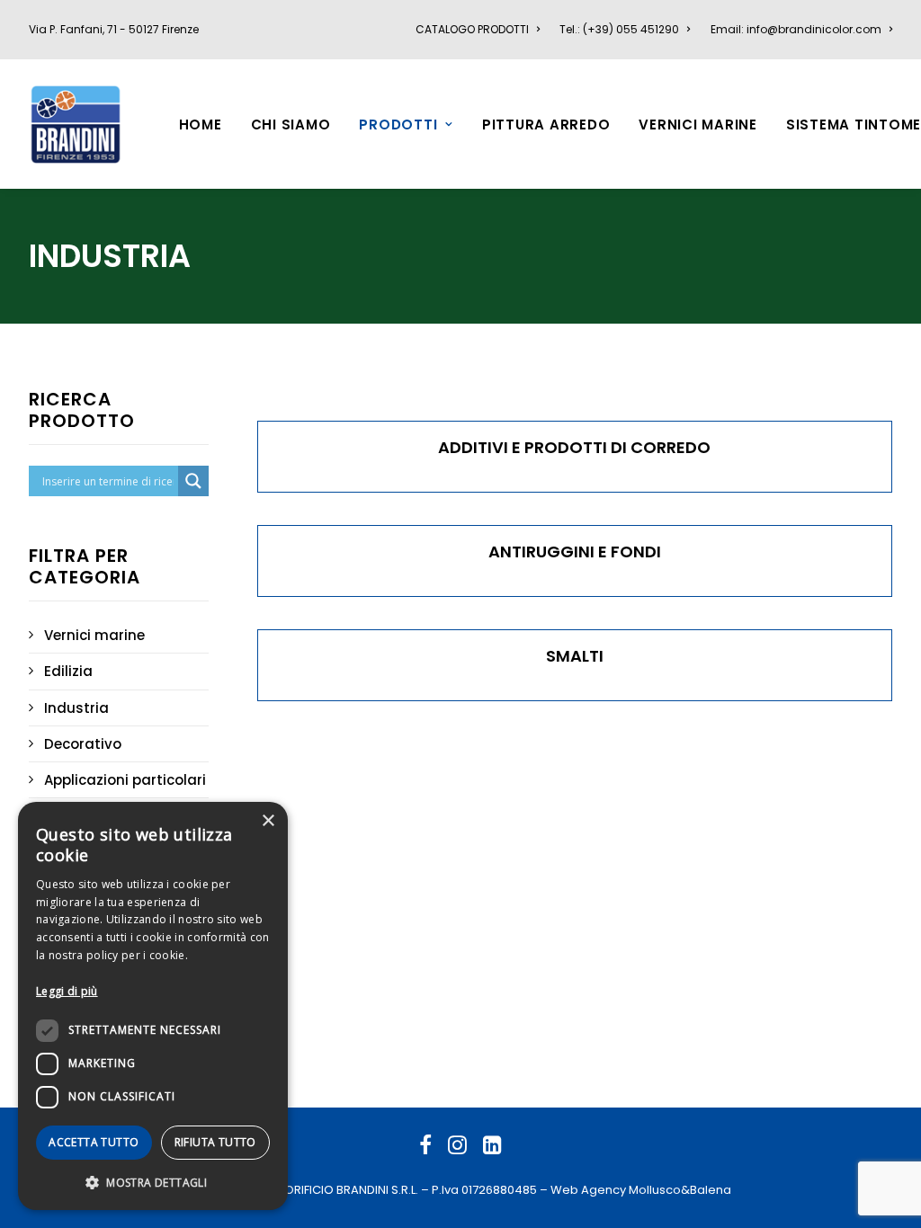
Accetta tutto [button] (94, 1142)
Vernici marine (94, 635)
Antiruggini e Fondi (574, 551)
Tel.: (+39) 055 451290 (619, 29)
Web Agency (588, 1189)
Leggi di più (67, 991)
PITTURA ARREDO (546, 124)
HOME (200, 124)
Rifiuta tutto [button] (215, 1142)
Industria (76, 708)
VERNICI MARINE (698, 124)
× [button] (267, 821)
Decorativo (82, 743)
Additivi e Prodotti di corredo (574, 447)
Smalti (575, 656)
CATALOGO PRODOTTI (472, 29)
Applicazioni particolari (125, 779)
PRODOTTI (398, 124)
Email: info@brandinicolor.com (796, 29)
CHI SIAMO (291, 124)
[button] (153, 1181)
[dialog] (153, 1006)
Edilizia (68, 671)
